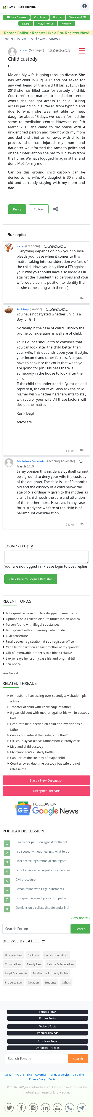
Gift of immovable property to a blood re (43, 870)
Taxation (33, 982)
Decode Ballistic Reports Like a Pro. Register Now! (46, 32)
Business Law (13, 955)
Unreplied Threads (46, 791)
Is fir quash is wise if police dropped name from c (42, 613)
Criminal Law (13, 964)
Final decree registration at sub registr (41, 861)
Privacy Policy (37, 1079)
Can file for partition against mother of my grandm (43, 647)
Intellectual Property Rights (50, 973)
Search (80, 929)
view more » (80, 917)
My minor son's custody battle (32, 752)
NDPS (25, 23)
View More (9, 673)
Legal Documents (16, 973)
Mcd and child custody (26, 746)
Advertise (40, 1075)
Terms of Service (60, 1075)
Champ (24, 50)
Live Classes (18, 17)
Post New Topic (48, 1041)
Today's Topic (47, 1026)
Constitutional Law (56, 955)
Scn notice (13, 664)
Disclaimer (79, 1075)
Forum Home (47, 1012)
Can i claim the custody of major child (37, 758)
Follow (39, 209)
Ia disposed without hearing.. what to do (35, 630)
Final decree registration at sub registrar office (40, 641)
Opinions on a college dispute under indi (42, 907)
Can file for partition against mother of (41, 842)
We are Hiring (23, 1075)
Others (66, 982)
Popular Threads (47, 1033)
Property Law (13, 982)
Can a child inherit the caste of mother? (38, 735)
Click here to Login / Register (30, 579)
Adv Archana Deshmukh (30, 461)
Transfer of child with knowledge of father (40, 707)
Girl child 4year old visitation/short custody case (45, 741)
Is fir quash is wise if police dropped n (41, 898)
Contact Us (55, 1079)
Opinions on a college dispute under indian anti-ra (43, 619)
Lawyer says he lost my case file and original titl (40, 658)
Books (57, 17)
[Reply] (81, 298)
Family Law (34, 964)
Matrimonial (45, 23)
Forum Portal (47, 1018)
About (8, 1075)
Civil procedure (17, 636)
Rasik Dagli (23, 309)
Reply (17, 209)
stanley (21, 246)
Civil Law (33, 955)
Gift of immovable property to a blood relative (39, 653)
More (65, 23)
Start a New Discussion (47, 780)
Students (50, 982)
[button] (82, 52)
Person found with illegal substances (32, 624)
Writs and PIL (78, 17)
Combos (39, 17)
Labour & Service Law (60, 964)
